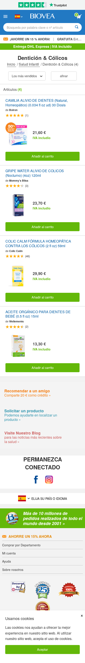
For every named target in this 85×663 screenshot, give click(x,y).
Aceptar (42, 649)
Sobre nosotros (12, 569)
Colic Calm (16, 251)
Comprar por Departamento (21, 545)
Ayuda (6, 561)
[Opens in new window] (36, 479)
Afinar (64, 75)
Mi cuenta (9, 553)
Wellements (16, 321)
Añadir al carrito (43, 156)
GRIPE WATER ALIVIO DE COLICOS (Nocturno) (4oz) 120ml (34, 173)
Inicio (11, 64)
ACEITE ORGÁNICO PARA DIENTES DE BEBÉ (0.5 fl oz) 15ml (38, 314)
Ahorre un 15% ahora (30, 536)
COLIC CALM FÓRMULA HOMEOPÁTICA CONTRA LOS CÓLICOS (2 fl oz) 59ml (38, 243)
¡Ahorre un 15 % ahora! (30, 39)
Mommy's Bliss (18, 180)
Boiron (13, 110)
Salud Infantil (29, 64)
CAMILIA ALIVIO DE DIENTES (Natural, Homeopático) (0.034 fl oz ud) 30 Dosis (36, 102)
